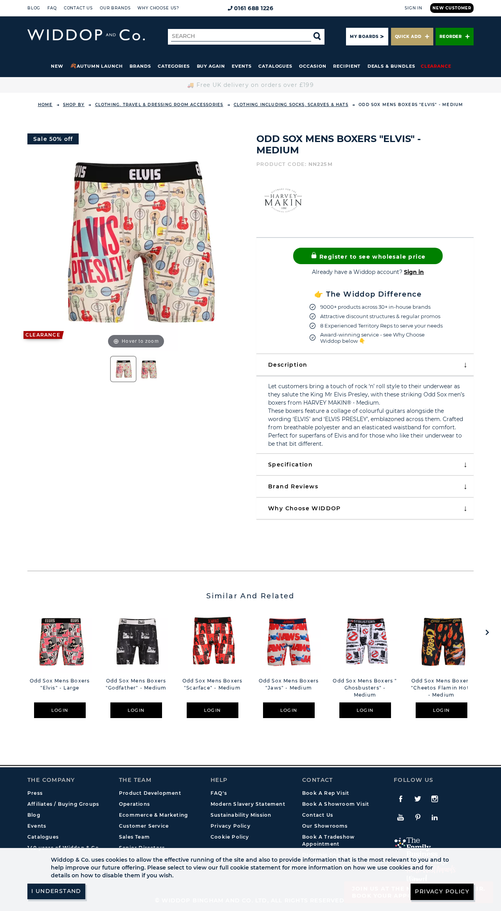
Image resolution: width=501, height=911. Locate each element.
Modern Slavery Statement (248, 804)
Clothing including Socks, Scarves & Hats (291, 104)
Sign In (413, 8)
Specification (290, 464)
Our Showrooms (325, 826)
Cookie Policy (230, 837)
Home (45, 104)
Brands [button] (140, 66)
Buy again (211, 66)
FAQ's (219, 793)
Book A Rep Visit (325, 793)
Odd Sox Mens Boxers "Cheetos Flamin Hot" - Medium (441, 688)
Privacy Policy (230, 826)
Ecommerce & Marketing (153, 815)
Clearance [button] (436, 66)
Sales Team (134, 837)
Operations (134, 804)
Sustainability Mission (241, 815)
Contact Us (78, 8)
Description (287, 364)
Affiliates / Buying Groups (63, 804)
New (57, 66)
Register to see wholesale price (371, 256)
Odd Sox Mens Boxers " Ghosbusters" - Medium (365, 688)
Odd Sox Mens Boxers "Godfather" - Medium (136, 684)
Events (242, 66)
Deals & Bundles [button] (391, 66)
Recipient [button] (346, 66)
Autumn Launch (100, 66)
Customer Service (144, 826)
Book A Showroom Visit (335, 804)
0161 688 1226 (254, 8)
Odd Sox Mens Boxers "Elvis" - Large (60, 684)
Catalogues (275, 66)
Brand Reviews (293, 486)
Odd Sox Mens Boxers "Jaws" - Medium (289, 684)
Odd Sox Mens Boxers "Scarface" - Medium (212, 684)
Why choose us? (158, 8)
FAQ (52, 8)
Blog (33, 8)
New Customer (452, 8)
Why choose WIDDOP (304, 508)
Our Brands (115, 8)
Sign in (414, 271)
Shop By (74, 104)
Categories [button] (174, 66)
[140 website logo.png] (86, 35)
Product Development (150, 793)
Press (35, 793)
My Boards (364, 36)
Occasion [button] (312, 66)
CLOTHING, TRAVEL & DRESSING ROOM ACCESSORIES (159, 104)
